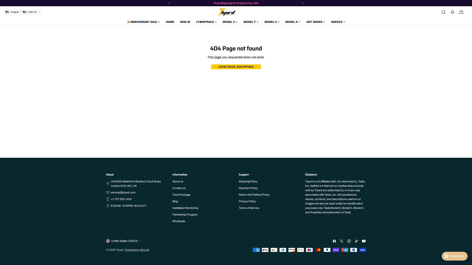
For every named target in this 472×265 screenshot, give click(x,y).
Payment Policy (248, 188)
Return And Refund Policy (254, 194)
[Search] (443, 12)
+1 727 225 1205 (121, 199)
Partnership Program (185, 214)
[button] (23, 12)
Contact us (178, 188)
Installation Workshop (185, 207)
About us (177, 181)
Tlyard (120, 249)
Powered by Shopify (137, 249)
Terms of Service (249, 207)
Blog (175, 201)
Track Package (181, 194)
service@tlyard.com (123, 192)
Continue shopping (236, 66)
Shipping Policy (248, 181)
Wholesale (178, 221)
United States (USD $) (124, 240)
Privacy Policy (247, 201)
